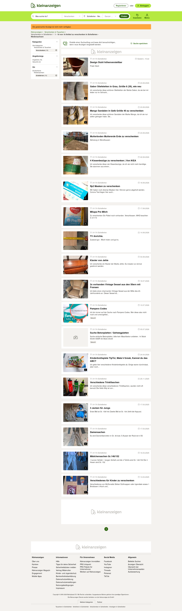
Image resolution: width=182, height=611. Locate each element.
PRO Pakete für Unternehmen (86, 568)
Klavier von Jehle (99, 260)
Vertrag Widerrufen (63, 570)
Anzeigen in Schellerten (117, 607)
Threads (107, 570)
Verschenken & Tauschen (42, 47)
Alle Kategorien (37, 45)
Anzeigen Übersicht (135, 564)
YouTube (107, 564)
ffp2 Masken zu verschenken (105, 186)
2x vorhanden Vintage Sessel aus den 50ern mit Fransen (115, 286)
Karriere (35, 564)
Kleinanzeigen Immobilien (90, 561)
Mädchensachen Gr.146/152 (104, 456)
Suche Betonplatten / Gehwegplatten (109, 332)
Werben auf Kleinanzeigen (90, 571)
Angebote (35, 59)
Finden (124, 16)
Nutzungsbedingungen (65, 585)
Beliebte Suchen (134, 561)
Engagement (37, 573)
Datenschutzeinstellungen (66, 582)
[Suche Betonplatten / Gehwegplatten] (75, 337)
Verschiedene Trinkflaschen (104, 382)
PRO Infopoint (85, 564)
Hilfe (57, 561)
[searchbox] (48, 16)
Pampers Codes (98, 308)
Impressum (60, 588)
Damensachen (97, 432)
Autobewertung (134, 571)
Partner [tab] (99, 602)
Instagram (108, 567)
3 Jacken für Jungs (100, 408)
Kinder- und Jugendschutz (66, 573)
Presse (34, 567)
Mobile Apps (37, 576)
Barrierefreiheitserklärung (66, 576)
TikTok (106, 576)
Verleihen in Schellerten (81, 607)
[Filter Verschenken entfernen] (56, 50)
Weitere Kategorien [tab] (86, 602)
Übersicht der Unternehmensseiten (136, 568)
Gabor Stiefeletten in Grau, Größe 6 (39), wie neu (115, 86)
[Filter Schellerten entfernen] (56, 75)
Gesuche (35, 62)
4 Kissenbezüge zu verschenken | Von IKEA (113, 160)
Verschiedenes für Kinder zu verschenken (112, 480)
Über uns (35, 561)
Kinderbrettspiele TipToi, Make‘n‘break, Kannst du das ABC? (118, 359)
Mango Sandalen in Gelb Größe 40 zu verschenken (116, 110)
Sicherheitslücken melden (66, 567)
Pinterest (107, 573)
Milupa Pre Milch (99, 211)
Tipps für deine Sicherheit (66, 564)
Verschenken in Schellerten (99, 607)
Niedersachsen (39, 72)
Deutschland (36, 71)
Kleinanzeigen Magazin (41, 570)
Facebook (108, 561)
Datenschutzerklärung (64, 579)
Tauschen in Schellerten (64, 607)
